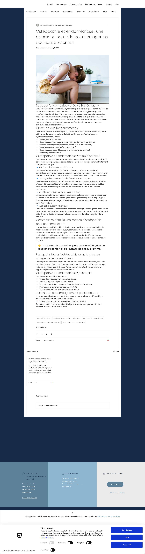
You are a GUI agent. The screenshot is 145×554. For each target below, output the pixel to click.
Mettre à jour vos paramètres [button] (109, 516)
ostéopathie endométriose (93, 318)
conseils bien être (43, 318)
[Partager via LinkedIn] (47, 334)
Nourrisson (55, 12)
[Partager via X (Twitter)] (42, 334)
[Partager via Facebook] (37, 334)
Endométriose (94, 12)
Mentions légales (29, 498)
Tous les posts (31, 12)
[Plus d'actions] (108, 25)
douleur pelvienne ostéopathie (48, 322)
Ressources (81, 12)
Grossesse (43, 12)
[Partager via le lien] (51, 334)
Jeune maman (68, 12)
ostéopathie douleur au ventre (74, 322)
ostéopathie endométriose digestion (66, 318)
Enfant (105, 12)
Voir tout (116, 351)
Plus (112, 12)
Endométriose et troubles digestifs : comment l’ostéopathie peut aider (39, 360)
